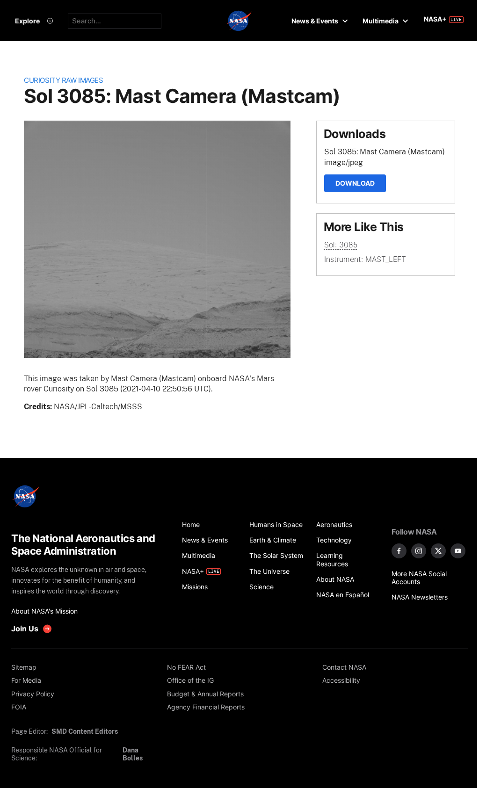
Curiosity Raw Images (63, 80)
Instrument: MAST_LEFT (365, 259)
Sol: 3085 (340, 244)
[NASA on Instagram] (418, 550)
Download (355, 183)
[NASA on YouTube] (457, 550)
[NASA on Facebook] (399, 550)
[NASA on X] (438, 550)
